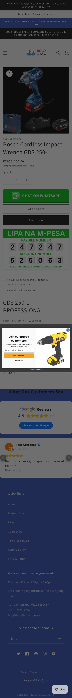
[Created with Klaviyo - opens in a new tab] (36, 369)
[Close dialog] (67, 329)
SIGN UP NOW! (19, 356)
